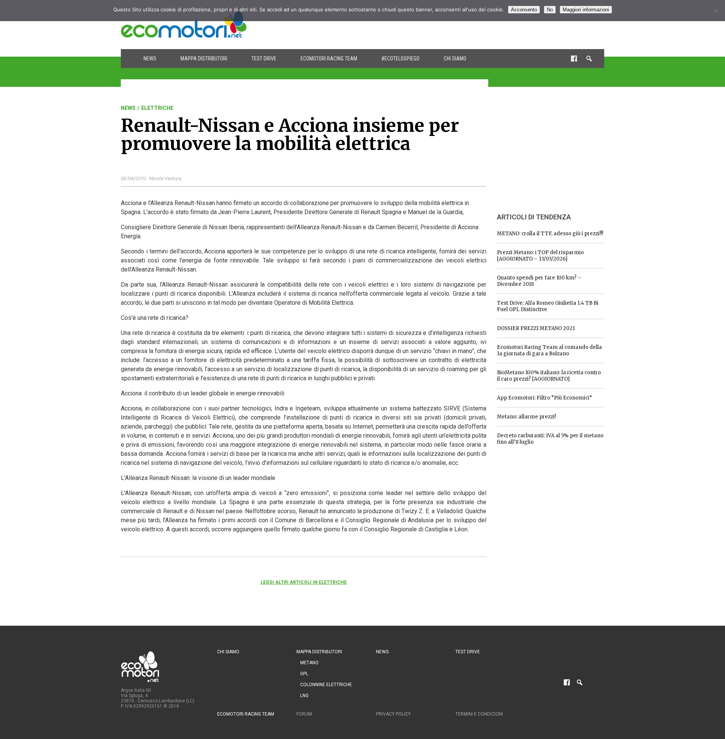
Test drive (263, 59)
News (149, 59)
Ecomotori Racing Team (329, 59)
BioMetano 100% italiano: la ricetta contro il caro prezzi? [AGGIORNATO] (549, 375)
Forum (304, 714)
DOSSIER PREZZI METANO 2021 (536, 328)
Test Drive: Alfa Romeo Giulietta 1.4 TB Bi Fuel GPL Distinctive (548, 306)
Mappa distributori (203, 59)
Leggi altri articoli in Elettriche (304, 582)
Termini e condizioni (479, 714)
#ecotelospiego (400, 59)
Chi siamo (455, 59)
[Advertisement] (466, 25)
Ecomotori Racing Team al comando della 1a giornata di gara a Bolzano (549, 350)
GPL (304, 673)
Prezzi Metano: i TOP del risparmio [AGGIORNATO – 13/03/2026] (540, 255)
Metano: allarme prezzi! (526, 416)
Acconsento (524, 9)
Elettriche (157, 108)
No (550, 9)
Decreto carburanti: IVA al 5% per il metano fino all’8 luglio (550, 438)
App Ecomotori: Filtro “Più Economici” (544, 398)
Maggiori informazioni (586, 9)
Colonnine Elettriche (326, 684)
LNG (304, 695)
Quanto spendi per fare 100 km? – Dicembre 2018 (539, 281)
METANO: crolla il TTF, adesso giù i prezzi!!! (550, 233)
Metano (309, 662)
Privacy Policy (393, 714)
